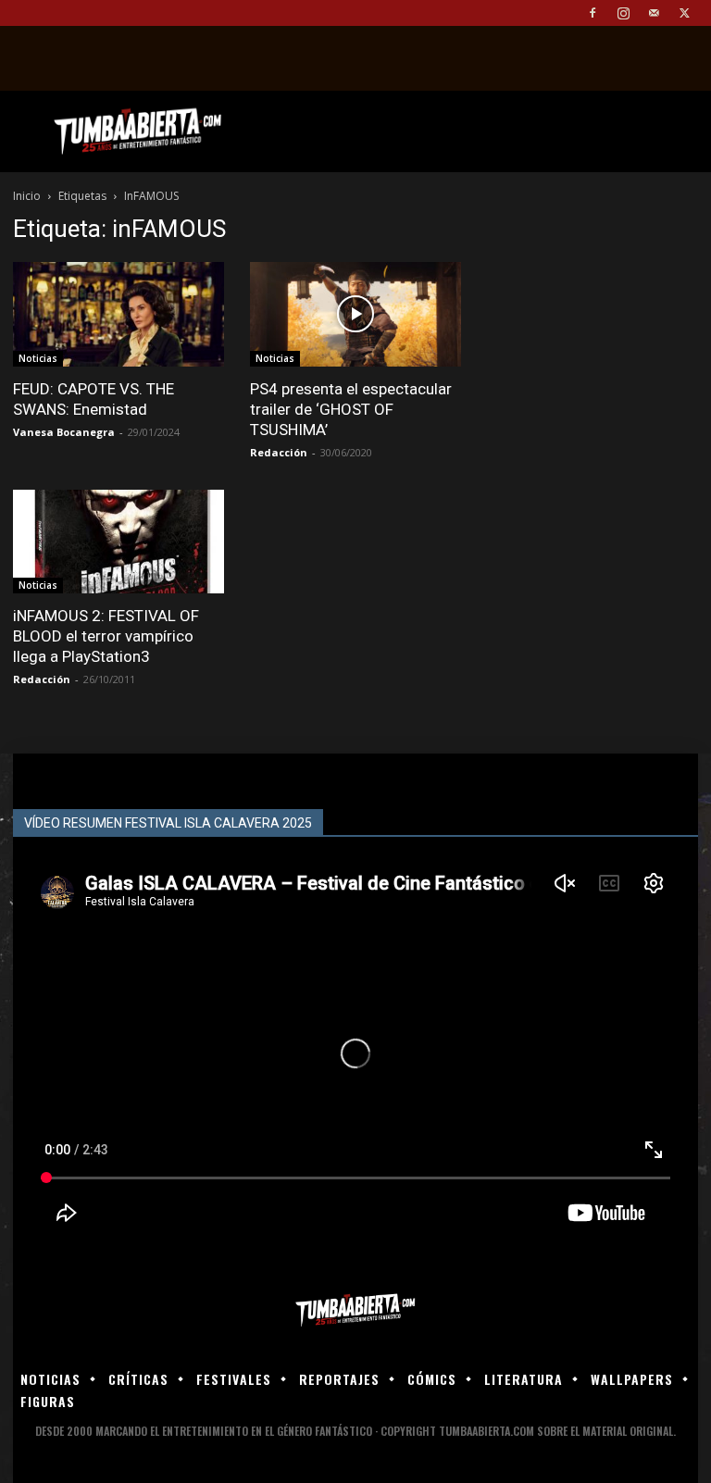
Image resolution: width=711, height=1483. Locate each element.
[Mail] (653, 13)
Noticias (38, 358)
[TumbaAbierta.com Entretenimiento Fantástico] (355, 1310)
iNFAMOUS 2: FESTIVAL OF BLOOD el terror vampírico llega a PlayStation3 (106, 636)
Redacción (278, 452)
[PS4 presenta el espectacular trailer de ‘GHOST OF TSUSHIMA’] (355, 314)
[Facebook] (592, 13)
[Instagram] (623, 13)
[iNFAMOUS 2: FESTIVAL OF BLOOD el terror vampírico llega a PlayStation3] (118, 542)
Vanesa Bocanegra (64, 432)
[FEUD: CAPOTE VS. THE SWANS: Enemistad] (118, 314)
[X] (684, 13)
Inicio (27, 196)
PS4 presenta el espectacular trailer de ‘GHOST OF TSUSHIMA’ (351, 409)
